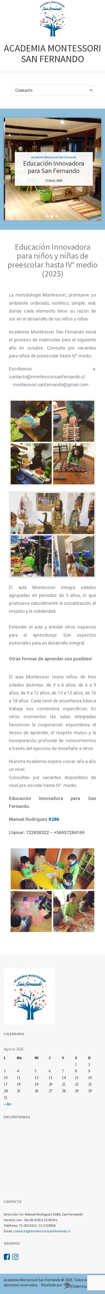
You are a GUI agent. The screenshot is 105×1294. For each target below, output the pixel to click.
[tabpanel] (52, 169)
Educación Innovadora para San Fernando (52, 167)
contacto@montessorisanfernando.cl (41, 1231)
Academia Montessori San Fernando (52, 157)
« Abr (8, 1104)
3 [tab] (57, 216)
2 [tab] (52, 216)
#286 (53, 819)
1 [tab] (47, 216)
